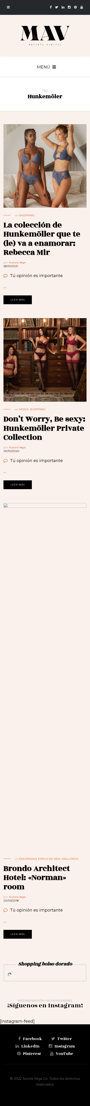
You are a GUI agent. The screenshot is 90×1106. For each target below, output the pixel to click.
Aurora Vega (17, 262)
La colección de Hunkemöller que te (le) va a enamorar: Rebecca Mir (41, 239)
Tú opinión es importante (36, 275)
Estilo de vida (49, 858)
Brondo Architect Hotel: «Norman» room (36, 878)
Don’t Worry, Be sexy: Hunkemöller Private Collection (44, 428)
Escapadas (28, 858)
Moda (24, 409)
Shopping (27, 215)
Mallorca (70, 858)
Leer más (18, 299)
